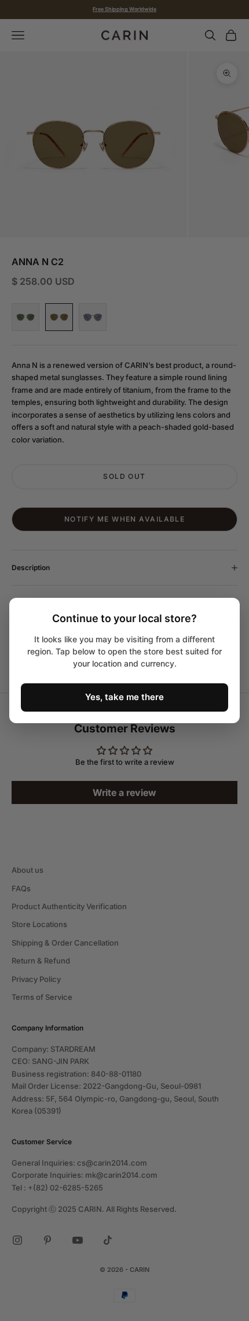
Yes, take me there (124, 696)
